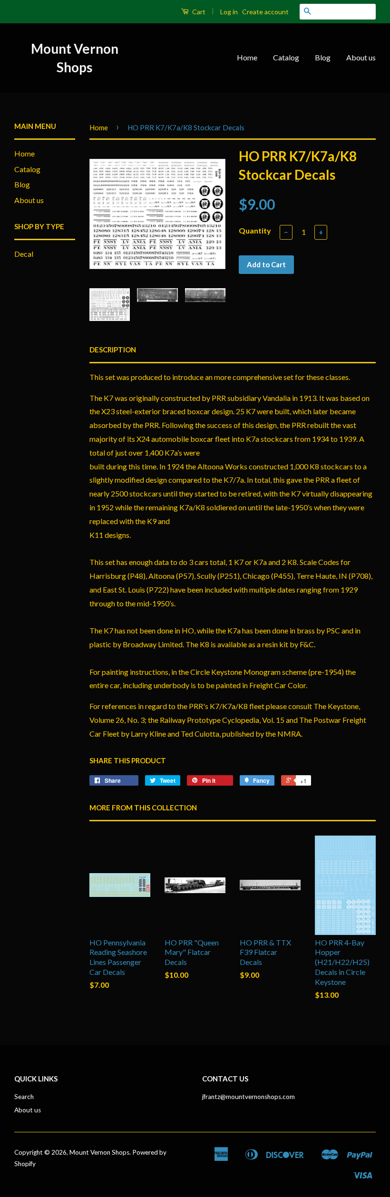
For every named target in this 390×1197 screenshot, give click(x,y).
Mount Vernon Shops (74, 57)
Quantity (255, 230)
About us (361, 57)
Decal (23, 253)
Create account (265, 12)
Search (24, 1096)
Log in (229, 12)
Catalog (286, 57)
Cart (198, 12)
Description (112, 349)
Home (247, 57)
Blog (323, 57)
